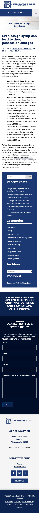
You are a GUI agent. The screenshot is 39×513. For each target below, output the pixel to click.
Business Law (13, 234)
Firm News (12, 248)
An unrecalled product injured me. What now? (19, 208)
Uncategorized (13, 259)
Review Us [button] (19, 481)
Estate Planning (14, 245)
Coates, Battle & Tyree (18, 496)
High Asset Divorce (15, 252)
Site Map (17, 501)
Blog (10, 231)
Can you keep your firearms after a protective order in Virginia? (19, 196)
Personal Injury (13, 255)
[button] (35, 12)
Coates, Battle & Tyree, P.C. (22, 49)
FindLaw (19, 507)
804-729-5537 (18, 13)
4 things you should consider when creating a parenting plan (18, 202)
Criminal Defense (16, 51)
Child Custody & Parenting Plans (20, 238)
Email (5, 354)
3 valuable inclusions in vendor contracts (19, 214)
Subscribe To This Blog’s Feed (19, 283)
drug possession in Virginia (25, 64)
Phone (5, 365)
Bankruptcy (12, 227)
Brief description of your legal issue (19, 375)
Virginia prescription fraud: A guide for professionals (18, 190)
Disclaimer (9, 501)
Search (29, 177)
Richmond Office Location (19, 447)
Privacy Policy (27, 501)
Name (4, 343)
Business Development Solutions (18, 504)
